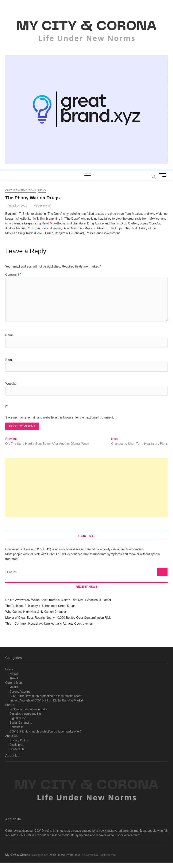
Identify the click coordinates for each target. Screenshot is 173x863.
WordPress (73, 854)
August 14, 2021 (17, 205)
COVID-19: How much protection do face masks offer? (45, 696)
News (42, 190)
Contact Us (16, 749)
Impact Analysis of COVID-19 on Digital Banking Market (46, 700)
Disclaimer (16, 744)
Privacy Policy (18, 740)
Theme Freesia (56, 854)
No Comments (41, 205)
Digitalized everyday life (25, 713)
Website (10, 383)
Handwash (16, 727)
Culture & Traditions (20, 190)
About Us (11, 736)
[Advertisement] (86, 487)
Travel (13, 678)
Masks (13, 687)
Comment (13, 274)
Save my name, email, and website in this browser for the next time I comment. (59, 417)
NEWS (13, 673)
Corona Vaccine (20, 691)
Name (9, 335)
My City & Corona (17, 854)
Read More (49, 223)
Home (9, 669)
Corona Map (13, 682)
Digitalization (17, 718)
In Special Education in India (28, 709)
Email (9, 359)
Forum (9, 705)
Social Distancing (20, 722)
